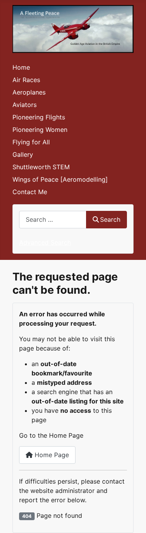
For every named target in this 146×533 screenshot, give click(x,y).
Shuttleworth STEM (41, 167)
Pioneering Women (39, 129)
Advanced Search (45, 242)
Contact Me (29, 192)
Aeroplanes (29, 92)
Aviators (24, 105)
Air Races (26, 80)
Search (110, 219)
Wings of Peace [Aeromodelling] (60, 179)
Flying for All (31, 142)
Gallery (22, 154)
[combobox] (52, 219)
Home (21, 67)
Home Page (51, 455)
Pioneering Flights (38, 117)
